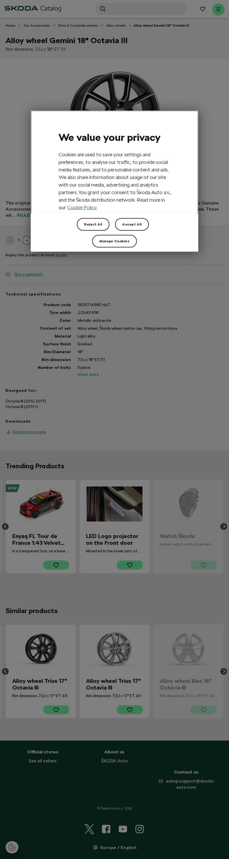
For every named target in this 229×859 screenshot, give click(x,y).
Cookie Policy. (82, 207)
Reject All (93, 224)
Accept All (132, 224)
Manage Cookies (114, 241)
